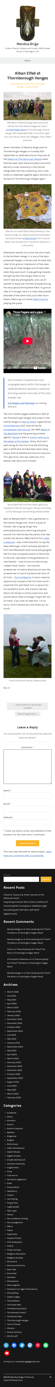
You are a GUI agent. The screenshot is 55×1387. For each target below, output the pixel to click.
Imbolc (10, 1195)
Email (7, 803)
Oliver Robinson (12, 425)
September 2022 (15, 1078)
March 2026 (13, 992)
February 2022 (14, 1097)
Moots (10, 1214)
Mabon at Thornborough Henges (24, 159)
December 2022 (14, 1066)
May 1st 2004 (29, 421)
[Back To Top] (50, 1377)
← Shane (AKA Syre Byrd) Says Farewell (27, 706)
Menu (27, 60)
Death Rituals (13, 1152)
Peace (10, 1230)
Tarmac (16, 437)
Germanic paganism (16, 1179)
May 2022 (11, 1090)
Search (7, 875)
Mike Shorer (30, 238)
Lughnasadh (13, 1207)
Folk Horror (12, 1175)
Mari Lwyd (11, 1211)
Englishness (13, 1167)
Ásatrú (10, 1124)
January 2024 (13, 1043)
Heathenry (12, 1191)
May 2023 (11, 1050)
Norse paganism (15, 1222)
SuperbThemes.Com (13, 1380)
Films (9, 1171)
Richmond (12, 1261)
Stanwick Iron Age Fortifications (22, 1289)
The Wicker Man (14, 1316)
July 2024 (11, 1035)
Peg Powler (12, 1234)
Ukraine (10, 1328)
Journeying (12, 1199)
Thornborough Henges (17, 1320)
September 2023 (15, 1047)
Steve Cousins (40, 299)
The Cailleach (13, 1301)
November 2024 (14, 1023)
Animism (11, 1120)
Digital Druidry (10, 914)
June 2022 (12, 1086)
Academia (11, 1113)
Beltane (10, 1132)
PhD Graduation (14, 1242)
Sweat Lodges (13, 1297)
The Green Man (14, 1305)
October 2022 (13, 1074)
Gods (9, 1183)
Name (8, 790)
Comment (27, 747)
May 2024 (11, 1039)
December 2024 (14, 1019)
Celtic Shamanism (15, 1148)
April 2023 (12, 1054)
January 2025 (13, 1015)
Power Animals (14, 1250)
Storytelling (12, 1293)
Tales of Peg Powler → (27, 714)
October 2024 (13, 1027)
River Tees (11, 1269)
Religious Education (16, 1254)
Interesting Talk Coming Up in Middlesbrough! (25, 906)
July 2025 (11, 996)
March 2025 (13, 1007)
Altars (10, 1117)
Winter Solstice (14, 1332)
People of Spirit (14, 1238)
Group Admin (13, 1187)
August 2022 (13, 1082)
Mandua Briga (27, 44)
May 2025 (11, 1000)
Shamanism (13, 1281)
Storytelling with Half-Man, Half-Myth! (21, 910)
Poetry (10, 1246)
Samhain (11, 1277)
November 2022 (14, 1070)
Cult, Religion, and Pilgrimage (21, 403)
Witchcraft (12, 1336)
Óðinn (10, 1226)
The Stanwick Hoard (16, 1312)
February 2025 (14, 1011)
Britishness (12, 1144)
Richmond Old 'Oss (16, 1265)
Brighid (10, 1140)
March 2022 (13, 1094)
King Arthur (12, 1203)
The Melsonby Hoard (16, 1308)
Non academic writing (17, 1218)
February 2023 (14, 1062)
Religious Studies (15, 1258)
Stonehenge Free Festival (17, 429)
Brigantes (11, 1136)
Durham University (16, 1164)
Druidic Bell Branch (16, 1160)
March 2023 (13, 1058)
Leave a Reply (32, 87)
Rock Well (11, 1273)
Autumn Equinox (15, 1128)
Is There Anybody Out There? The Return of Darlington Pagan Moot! (27, 963)
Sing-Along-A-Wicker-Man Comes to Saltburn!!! (26, 902)
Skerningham (13, 1285)
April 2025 (12, 1003)
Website (8, 817)
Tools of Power (14, 1324)
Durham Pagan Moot (16, 129)
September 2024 (15, 1031)
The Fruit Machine (22, 577)
